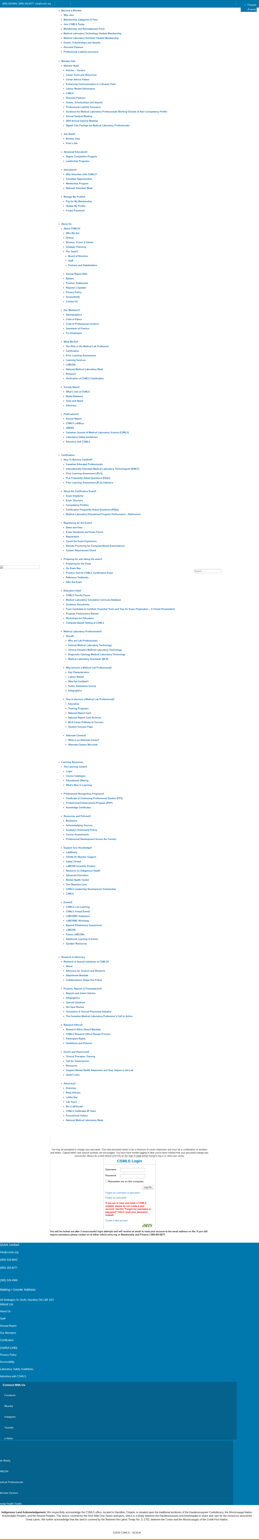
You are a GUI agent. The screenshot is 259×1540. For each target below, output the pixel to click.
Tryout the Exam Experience (81, 541)
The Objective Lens (76, 884)
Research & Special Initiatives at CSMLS (85, 961)
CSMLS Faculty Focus (78, 595)
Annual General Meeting (79, 116)
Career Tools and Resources (81, 75)
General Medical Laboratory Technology (90, 645)
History (70, 237)
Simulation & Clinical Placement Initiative (88, 1011)
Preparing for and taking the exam (82, 559)
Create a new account (116, 1220)
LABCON (70, 364)
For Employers (74, 333)
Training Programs (78, 708)
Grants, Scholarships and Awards (82, 42)
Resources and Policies (76, 816)
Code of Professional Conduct (82, 324)
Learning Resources (72, 762)
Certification (72, 351)
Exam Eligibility (74, 496)
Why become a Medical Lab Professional (88, 667)
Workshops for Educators (80, 618)
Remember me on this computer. (126, 1181)
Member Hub (68, 61)
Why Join (69, 15)
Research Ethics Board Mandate (83, 1029)
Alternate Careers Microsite (83, 744)
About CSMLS (71, 228)
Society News (71, 387)
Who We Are (72, 233)
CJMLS (70, 93)
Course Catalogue (75, 776)
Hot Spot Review (75, 1007)
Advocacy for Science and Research (85, 971)
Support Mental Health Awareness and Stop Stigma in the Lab (99, 1070)
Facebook (10, 1395)
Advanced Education (75, 152)
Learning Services (76, 360)
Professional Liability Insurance (81, 51)
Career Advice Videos (77, 79)
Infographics (75, 690)
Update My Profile (75, 206)
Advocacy (71, 405)
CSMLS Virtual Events (78, 911)
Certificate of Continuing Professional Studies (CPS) (94, 798)
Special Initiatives (75, 1002)
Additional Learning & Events (82, 939)
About (69, 636)
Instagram (10, 1416)
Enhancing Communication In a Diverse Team (91, 84)
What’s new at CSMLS (78, 391)
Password (110, 1175)
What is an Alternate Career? (83, 740)
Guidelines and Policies (79, 1043)
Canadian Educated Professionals (84, 464)
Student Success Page (80, 727)
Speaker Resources (76, 943)
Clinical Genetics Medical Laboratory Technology (95, 650)
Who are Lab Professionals (83, 640)
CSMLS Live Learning (78, 907)
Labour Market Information (80, 88)
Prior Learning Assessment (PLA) (84, 473)
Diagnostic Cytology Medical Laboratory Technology (96, 654)
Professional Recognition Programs (83, 793)
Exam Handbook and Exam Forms (84, 532)
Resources (71, 1065)
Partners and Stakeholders (82, 265)
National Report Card (79, 713)
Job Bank (69, 134)
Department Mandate (77, 975)
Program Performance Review (82, 613)
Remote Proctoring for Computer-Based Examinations (95, 546)
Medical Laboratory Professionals (82, 631)
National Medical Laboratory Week (84, 369)
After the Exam (74, 582)
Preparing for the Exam (78, 563)
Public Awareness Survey (82, 686)
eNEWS (70, 428)
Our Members (71, 310)
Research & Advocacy (73, 957)
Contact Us (72, 301)
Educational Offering (77, 780)
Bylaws (70, 278)
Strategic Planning (76, 247)
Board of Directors (78, 256)
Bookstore (71, 820)
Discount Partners (73, 47)
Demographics (74, 314)
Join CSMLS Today (74, 24)
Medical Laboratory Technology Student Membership (92, 33)
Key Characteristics (78, 672)
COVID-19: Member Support (81, 857)
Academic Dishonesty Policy (81, 830)
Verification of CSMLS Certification (85, 378)
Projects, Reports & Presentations (82, 988)
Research (71, 374)
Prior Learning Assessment (81, 355)
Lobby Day (72, 1097)
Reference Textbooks (77, 577)
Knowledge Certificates (78, 807)
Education (73, 704)
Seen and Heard (74, 401)
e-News (8, 1438)
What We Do (70, 341)
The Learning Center (75, 766)
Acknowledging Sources (79, 825)
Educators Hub (72, 590)
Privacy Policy (74, 292)
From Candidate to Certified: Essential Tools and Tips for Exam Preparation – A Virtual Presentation (120, 609)
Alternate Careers (75, 735)
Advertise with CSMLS (78, 441)
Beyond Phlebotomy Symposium (84, 925)
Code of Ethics (74, 319)
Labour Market (76, 677)
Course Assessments (77, 834)
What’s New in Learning (79, 785)
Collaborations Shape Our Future (84, 980)
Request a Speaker (76, 287)
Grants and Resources (76, 1052)
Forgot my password (115, 1197)
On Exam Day (73, 568)
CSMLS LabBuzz (75, 423)
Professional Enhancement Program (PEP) (89, 803)
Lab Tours (71, 1102)
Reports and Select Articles (80, 993)
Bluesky (8, 1406)
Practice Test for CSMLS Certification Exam (89, 573)
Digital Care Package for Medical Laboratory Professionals (98, 125)
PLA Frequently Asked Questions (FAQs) (88, 478)
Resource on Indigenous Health (83, 870)
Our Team (71, 251)
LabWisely (71, 852)
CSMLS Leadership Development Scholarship (91, 889)
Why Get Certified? (78, 681)
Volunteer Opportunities (79, 179)
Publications (70, 414)
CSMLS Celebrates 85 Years (81, 1111)
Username (110, 1169)
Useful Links (72, 1075)
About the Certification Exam (79, 491)
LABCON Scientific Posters (80, 866)
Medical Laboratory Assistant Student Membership (91, 38)
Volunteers (69, 169)
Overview (71, 1088)
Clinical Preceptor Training (80, 1056)
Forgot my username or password (122, 1192)
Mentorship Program (77, 183)
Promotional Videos (77, 1115)
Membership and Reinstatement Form (84, 29)
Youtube (9, 1427)
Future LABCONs (75, 934)
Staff (70, 260)
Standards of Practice (77, 328)
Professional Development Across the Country (91, 839)
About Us (66, 224)
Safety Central (73, 861)
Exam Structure (74, 500)
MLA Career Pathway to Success (85, 722)
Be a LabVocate (74, 1106)
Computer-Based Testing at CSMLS (85, 623)
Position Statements (77, 283)
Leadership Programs (78, 161)
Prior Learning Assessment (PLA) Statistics (89, 482)
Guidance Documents (77, 604)
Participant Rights (75, 1038)
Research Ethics (72, 1025)
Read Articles (73, 1092)
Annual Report (74, 418)
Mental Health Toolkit (77, 880)
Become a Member (71, 10)
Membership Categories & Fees (81, 19)
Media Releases (74, 396)
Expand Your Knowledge (77, 847)
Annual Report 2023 (76, 274)
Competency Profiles (77, 505)
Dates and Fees (74, 527)
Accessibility (73, 297)
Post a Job (72, 143)
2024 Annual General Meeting (82, 121)
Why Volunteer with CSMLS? (81, 174)
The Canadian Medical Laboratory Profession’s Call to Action (99, 1016)
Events (67, 902)
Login (69, 771)
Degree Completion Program (81, 156)
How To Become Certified (77, 459)
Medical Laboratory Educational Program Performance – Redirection (103, 514)
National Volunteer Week (79, 188)
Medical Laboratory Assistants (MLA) (88, 659)
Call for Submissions (77, 1061)
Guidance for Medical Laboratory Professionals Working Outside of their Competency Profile (116, 111)
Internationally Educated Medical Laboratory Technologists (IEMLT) (102, 469)
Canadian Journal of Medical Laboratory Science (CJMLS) (97, 432)
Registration (72, 536)
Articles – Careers (75, 70)
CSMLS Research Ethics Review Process (88, 1034)
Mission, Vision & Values (79, 242)
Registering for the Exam (77, 523)
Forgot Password (75, 210)
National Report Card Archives (84, 717)
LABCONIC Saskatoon (78, 916)
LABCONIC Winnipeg (77, 920)
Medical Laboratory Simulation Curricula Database (93, 600)
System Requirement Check (81, 550)
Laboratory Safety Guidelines (82, 437)
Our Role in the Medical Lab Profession (87, 346)
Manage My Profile (74, 196)
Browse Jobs (73, 138)
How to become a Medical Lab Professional (89, 699)
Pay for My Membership (79, 201)
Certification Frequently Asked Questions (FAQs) (92, 509)
